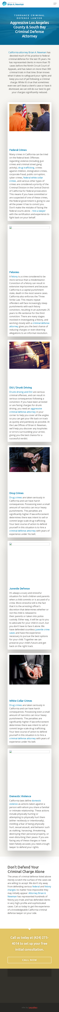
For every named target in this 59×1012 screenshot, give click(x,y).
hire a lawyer (39, 210)
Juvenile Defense (19, 588)
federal (36, 886)
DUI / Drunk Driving (20, 387)
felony (14, 276)
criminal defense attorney (22, 530)
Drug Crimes (16, 493)
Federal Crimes (18, 149)
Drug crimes (15, 497)
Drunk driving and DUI (21, 391)
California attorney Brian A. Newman (27, 52)
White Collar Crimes (20, 700)
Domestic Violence (20, 796)
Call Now (29, 960)
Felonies (14, 272)
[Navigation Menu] (55, 3)
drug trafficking (26, 167)
